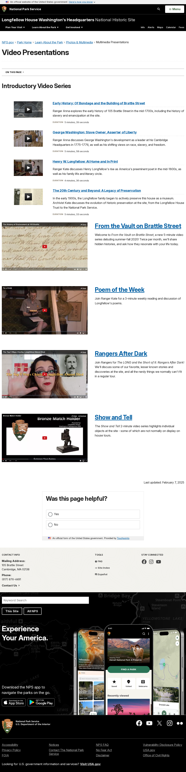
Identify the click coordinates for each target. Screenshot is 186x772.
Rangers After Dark (121, 353)
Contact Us (10, 585)
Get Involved (73, 27)
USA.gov (149, 750)
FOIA (5, 755)
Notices (54, 745)
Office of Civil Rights (156, 755)
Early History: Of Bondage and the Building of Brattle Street (99, 103)
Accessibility (10, 745)
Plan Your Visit (13, 27)
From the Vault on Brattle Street (138, 225)
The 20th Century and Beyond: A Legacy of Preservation (97, 190)
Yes (56, 514)
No (56, 524)
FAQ (99, 561)
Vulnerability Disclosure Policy (162, 745)
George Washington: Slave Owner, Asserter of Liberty (95, 132)
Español (102, 574)
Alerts (151, 27)
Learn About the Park (44, 27)
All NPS (32, 611)
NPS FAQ (102, 745)
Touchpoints (123, 538)
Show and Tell (113, 417)
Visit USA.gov (90, 764)
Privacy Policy (11, 750)
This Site (12, 611)
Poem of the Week (119, 289)
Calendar (171, 27)
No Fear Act (104, 750)
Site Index (103, 567)
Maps (160, 27)
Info (143, 27)
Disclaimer (102, 755)
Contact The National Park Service (66, 752)
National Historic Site (68, 19)
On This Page (21, 72)
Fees (181, 27)
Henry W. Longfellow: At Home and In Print (85, 161)
